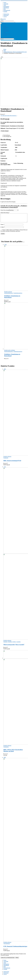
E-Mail (3, 227)
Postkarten (5, 457)
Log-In (5, 16)
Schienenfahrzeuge (8, 293)
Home (4, 2)
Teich (4, 5)
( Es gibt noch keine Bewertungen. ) (9, 115)
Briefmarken (6, 6)
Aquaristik (5, 3)
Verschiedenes (6, 943)
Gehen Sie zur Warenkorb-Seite (7, 957)
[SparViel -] (3, 19)
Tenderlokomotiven (17, 293)
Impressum (5, 15)
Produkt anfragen (4, 130)
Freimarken (6, 746)
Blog (4, 9)
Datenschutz (6, 14)
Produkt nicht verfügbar (9, 350)
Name (2, 224)
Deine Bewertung (5, 210)
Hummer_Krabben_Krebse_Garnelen (12, 641)
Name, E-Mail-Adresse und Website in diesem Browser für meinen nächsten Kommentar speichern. (14, 230)
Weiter (17, 957)
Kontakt (5, 11)
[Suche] (14, 39)
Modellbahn (6, 7)
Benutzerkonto (6, 10)
